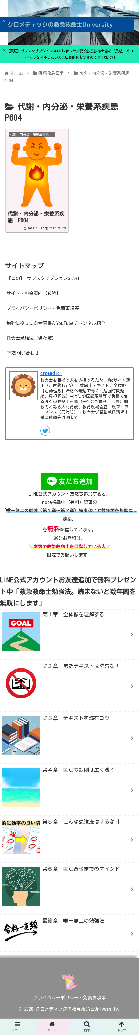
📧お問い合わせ (22, 353)
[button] (125, 716)
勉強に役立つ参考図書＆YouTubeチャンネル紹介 (55, 323)
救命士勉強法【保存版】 (31, 338)
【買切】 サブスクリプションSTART (43, 278)
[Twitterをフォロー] (45, 431)
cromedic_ (51, 373)
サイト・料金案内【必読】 (33, 293)
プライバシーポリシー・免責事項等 (42, 308)
